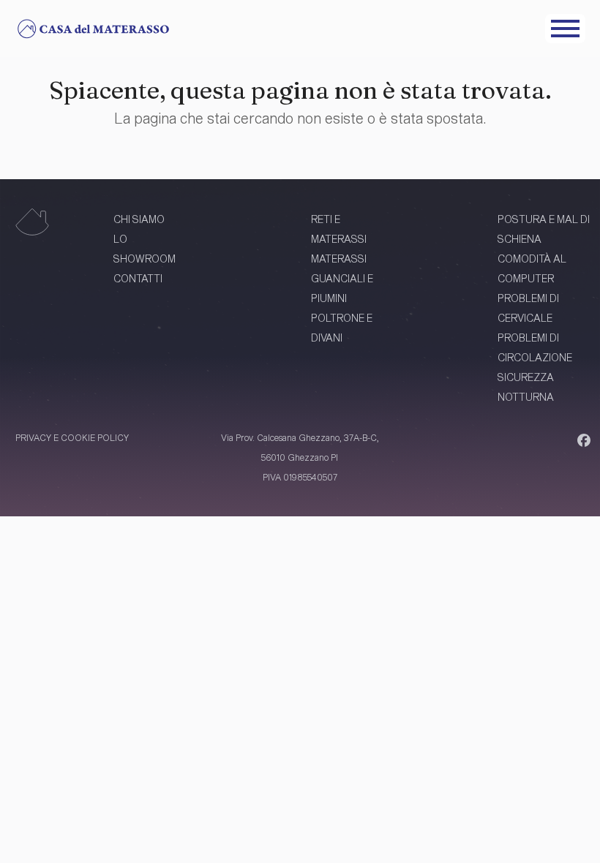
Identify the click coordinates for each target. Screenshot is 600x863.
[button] (565, 28)
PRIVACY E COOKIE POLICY (72, 437)
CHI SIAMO (139, 219)
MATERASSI (339, 258)
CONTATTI (137, 278)
